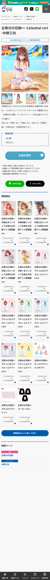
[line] (37, 9)
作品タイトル (18, 16)
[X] (26, 9)
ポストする (36, 183)
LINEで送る (16, 183)
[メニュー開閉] (46, 9)
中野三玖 (29, 19)
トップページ (5, 16)
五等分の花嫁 (30, 16)
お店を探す (25, 155)
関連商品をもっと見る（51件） (25, 433)
